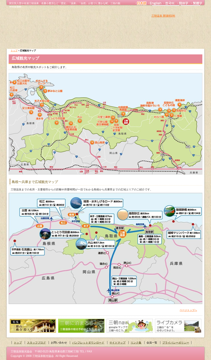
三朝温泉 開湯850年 (163, 15)
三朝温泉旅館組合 (165, 11)
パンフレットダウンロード (88, 342)
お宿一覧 (86, 42)
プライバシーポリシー (175, 342)
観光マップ (138, 42)
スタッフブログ (36, 342)
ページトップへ (188, 310)
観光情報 (60, 42)
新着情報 (112, 42)
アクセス (190, 42)
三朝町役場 (190, 11)
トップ (14, 50)
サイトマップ (117, 342)
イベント (164, 42)
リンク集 (136, 342)
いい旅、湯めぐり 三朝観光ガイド (43, 22)
